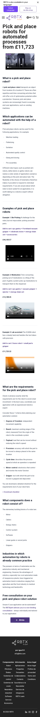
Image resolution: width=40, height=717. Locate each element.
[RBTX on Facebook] (36, 712)
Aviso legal (32, 666)
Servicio (8, 700)
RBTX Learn (20, 696)
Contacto (20, 679)
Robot (8, 666)
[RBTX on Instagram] (33, 712)
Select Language (10, 9)
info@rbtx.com (20, 654)
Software (8, 696)
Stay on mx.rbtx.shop (28, 9)
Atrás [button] (21, 620)
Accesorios (8, 703)
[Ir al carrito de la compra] (37, 17)
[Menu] (3, 17)
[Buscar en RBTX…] (33, 17)
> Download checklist (11, 492)
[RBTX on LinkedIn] (26, 712)
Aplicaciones (20, 666)
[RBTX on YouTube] (29, 712)
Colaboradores (20, 676)
